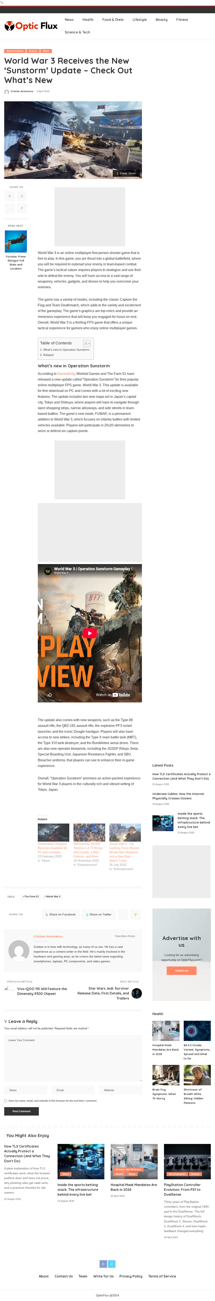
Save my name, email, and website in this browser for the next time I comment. (52, 1100)
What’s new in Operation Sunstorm (66, 349)
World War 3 (53, 896)
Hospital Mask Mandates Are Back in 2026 (165, 1049)
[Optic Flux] (31, 25)
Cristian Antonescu (22, 91)
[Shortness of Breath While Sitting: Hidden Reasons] (197, 1075)
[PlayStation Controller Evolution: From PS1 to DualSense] (187, 1161)
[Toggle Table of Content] (84, 343)
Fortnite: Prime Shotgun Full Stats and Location (16, 262)
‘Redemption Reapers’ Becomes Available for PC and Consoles (52, 848)
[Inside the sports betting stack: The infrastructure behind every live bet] (162, 823)
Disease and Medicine (128, 1169)
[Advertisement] (90, 216)
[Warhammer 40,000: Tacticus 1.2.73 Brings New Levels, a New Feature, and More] (89, 833)
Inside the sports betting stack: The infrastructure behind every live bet (78, 1190)
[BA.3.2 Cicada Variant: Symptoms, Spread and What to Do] (197, 1031)
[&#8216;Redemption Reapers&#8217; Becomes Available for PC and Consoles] (53, 833)
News (46, 51)
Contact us (181, 970)
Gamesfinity (66, 373)
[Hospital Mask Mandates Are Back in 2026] (166, 1031)
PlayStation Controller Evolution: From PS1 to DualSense (182, 1190)
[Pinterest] (10, 208)
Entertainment (15, 51)
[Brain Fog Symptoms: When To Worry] (166, 1075)
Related (48, 355)
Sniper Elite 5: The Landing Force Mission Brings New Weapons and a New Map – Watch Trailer (124, 852)
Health (119, 1174)
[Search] (208, 25)
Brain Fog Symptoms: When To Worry (164, 1094)
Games (33, 51)
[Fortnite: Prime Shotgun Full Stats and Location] (16, 241)
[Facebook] (10, 196)
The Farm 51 (31, 896)
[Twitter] (22, 196)
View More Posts (125, 936)
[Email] (22, 208)
